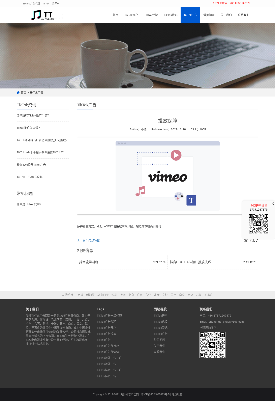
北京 (131, 294)
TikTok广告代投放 (108, 345)
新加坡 (90, 294)
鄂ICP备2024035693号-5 (155, 394)
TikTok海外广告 (106, 364)
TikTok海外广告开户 (109, 357)
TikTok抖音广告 (106, 376)
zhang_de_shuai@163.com (226, 321)
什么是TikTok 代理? (29, 204)
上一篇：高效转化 (88, 240)
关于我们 (226, 15)
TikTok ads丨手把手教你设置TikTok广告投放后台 (43, 152)
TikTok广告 (190, 15)
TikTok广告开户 (106, 327)
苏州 (173, 294)
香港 (156, 294)
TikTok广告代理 (106, 321)
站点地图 (177, 394)
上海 (123, 294)
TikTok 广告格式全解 (29, 177)
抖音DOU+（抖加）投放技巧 (190, 262)
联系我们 (243, 15)
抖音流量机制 (88, 262)
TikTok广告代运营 (108, 351)
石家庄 (209, 294)
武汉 (199, 294)
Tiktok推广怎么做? (28, 127)
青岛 (190, 294)
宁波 (165, 294)
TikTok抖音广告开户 (109, 370)
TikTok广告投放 (106, 333)
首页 (115, 15)
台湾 (80, 294)
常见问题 (209, 15)
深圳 (114, 294)
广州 (140, 294)
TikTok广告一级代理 (109, 315)
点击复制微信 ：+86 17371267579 (231, 3)
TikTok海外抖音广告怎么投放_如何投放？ (43, 140)
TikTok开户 (131, 15)
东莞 (148, 294)
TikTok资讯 (171, 15)
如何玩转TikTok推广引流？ (33, 115)
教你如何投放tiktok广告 (31, 164)
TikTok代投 (151, 15)
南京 (182, 294)
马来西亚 (103, 294)
